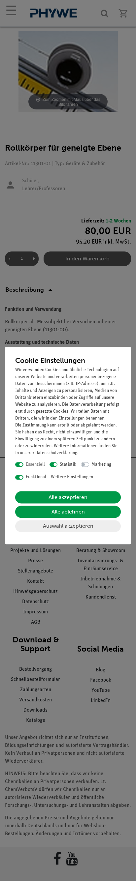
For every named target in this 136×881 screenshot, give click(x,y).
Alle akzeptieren (68, 497)
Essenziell (35, 464)
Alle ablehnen (68, 512)
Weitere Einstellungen (72, 477)
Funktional (36, 477)
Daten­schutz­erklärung (56, 453)
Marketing (101, 464)
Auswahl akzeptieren (68, 526)
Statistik (68, 464)
